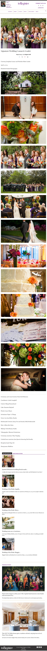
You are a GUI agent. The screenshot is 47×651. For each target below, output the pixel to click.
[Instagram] (43, 6)
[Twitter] (41, 6)
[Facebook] (39, 6)
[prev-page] (3, 558)
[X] (22, 57)
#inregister (41, 7)
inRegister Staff (27, 54)
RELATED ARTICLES (7, 453)
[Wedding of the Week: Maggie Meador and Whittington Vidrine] (8, 544)
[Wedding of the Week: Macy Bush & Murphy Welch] (8, 502)
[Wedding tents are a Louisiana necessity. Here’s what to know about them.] (8, 523)
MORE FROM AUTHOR (18, 453)
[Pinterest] (25, 57)
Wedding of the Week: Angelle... (11, 489)
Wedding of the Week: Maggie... (11, 552)
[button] (45, 11)
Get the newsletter (8, 5)
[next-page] (5, 558)
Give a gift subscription (9, 7)
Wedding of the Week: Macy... (10, 510)
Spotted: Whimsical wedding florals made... (14, 469)
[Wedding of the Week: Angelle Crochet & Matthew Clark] (8, 481)
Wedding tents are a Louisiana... (11, 531)
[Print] (27, 57)
